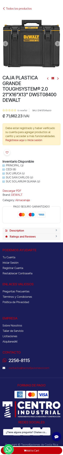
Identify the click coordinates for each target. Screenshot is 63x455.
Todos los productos (19, 8)
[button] (5, 43)
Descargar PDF (12, 190)
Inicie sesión (34, 140)
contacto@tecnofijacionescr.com (29, 368)
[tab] (31, 231)
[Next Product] (57, 78)
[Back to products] (52, 78)
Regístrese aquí (14, 140)
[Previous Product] (48, 78)
